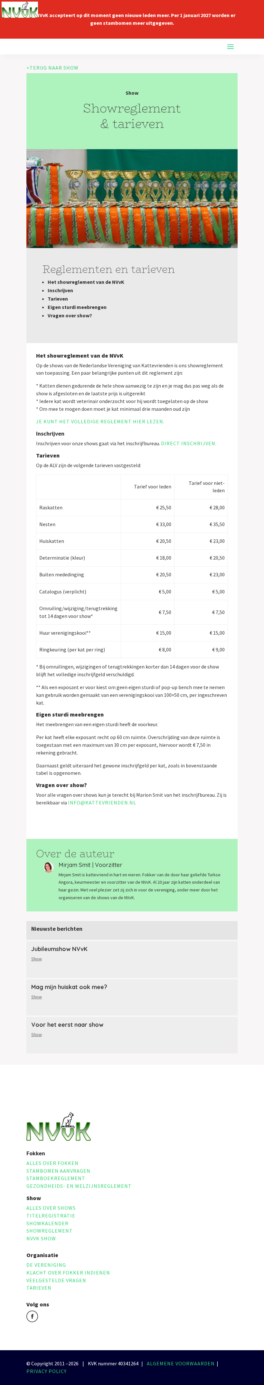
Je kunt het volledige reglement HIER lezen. (100, 421)
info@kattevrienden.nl (102, 802)
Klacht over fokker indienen (68, 1272)
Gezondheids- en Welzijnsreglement (79, 1186)
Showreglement (49, 1230)
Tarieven (39, 1287)
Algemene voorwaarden (181, 1363)
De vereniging (46, 1265)
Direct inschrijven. (189, 443)
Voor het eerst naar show (67, 1024)
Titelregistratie (50, 1215)
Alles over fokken (52, 1163)
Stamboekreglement (55, 1178)
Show (36, 959)
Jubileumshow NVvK (59, 949)
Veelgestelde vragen (56, 1280)
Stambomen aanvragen (58, 1171)
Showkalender (47, 1223)
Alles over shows (51, 1208)
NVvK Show (41, 1238)
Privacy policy (46, 1371)
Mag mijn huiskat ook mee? (69, 987)
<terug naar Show (52, 67)
